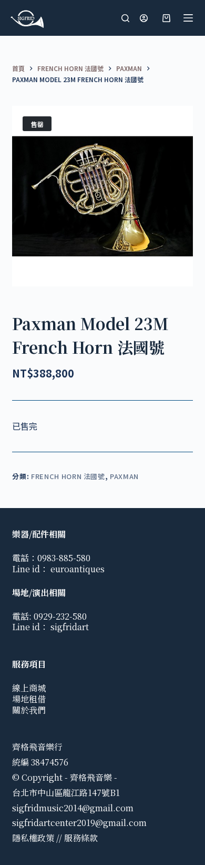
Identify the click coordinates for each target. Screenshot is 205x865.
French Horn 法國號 (68, 476)
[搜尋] (125, 18)
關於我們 (29, 710)
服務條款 (81, 838)
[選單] (188, 18)
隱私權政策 (33, 838)
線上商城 (29, 688)
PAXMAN (124, 476)
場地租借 (29, 699)
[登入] (144, 18)
